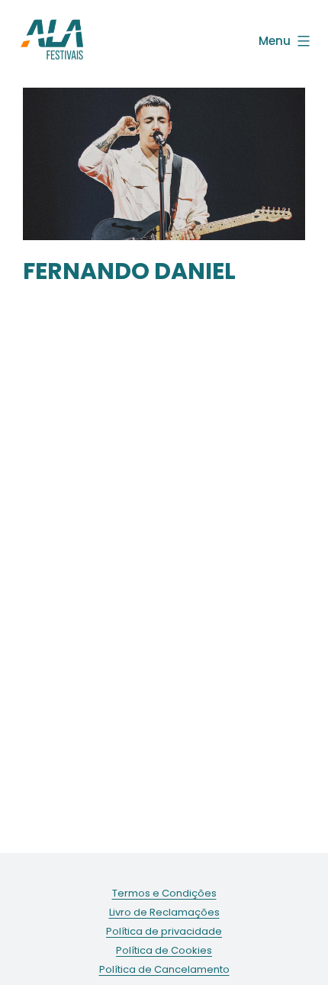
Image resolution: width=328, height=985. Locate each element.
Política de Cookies (164, 950)
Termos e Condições (164, 893)
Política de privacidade (164, 931)
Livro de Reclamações (164, 912)
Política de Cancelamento (164, 969)
